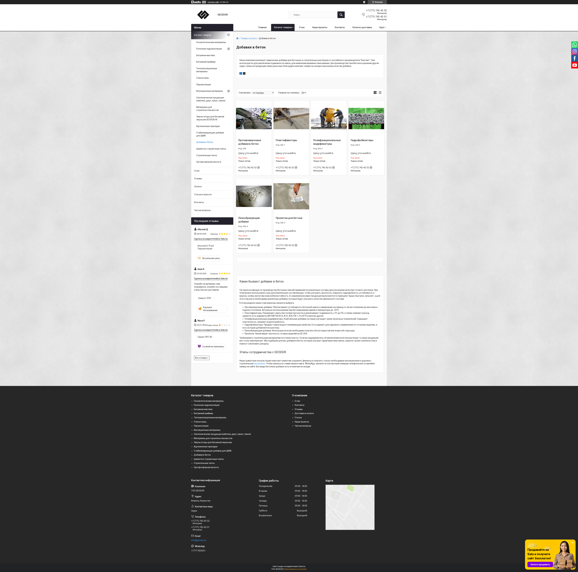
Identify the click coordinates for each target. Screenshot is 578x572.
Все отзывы (201, 358)
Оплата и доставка (362, 27)
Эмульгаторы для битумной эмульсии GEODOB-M (210, 118)
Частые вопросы (202, 210)
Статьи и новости (202, 194)
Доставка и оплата (304, 413)
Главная (262, 27)
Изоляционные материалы (209, 91)
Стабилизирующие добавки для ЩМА (210, 134)
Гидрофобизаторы (362, 140)
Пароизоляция (203, 84)
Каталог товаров (283, 27)
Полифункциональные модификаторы (327, 142)
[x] (244, 74)
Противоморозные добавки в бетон (249, 142)
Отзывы (198, 178)
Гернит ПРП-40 (205, 337)
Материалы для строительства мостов (207, 108)
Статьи (298, 417)
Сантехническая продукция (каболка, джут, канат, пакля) (210, 99)
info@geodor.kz (198, 540)
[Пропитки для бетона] (291, 196)
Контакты (340, 27)
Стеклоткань (202, 78)
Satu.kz (302, 566)
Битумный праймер (206, 62)
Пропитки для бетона (289, 217)
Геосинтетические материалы (211, 42)
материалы (259, 363)
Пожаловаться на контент (295, 569)
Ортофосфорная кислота (208, 162)
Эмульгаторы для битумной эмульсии (213, 442)
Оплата (198, 186)
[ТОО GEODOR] (203, 15)
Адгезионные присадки (208, 126)
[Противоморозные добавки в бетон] (254, 118)
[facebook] (240, 74)
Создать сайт (213, 2)
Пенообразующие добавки (249, 219)
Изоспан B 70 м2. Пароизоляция (206, 247)
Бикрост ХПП (204, 298)
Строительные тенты (206, 155)
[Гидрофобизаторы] (366, 118)
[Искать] (341, 14)
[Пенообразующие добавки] (254, 196)
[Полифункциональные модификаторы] (329, 118)
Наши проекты (319, 27)
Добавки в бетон (204, 142)
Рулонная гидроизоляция (209, 49)
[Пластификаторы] (291, 118)
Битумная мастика (205, 55)
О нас (302, 27)
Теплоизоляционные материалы (206, 70)
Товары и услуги (249, 38)
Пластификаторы (286, 140)
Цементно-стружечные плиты (211, 149)
